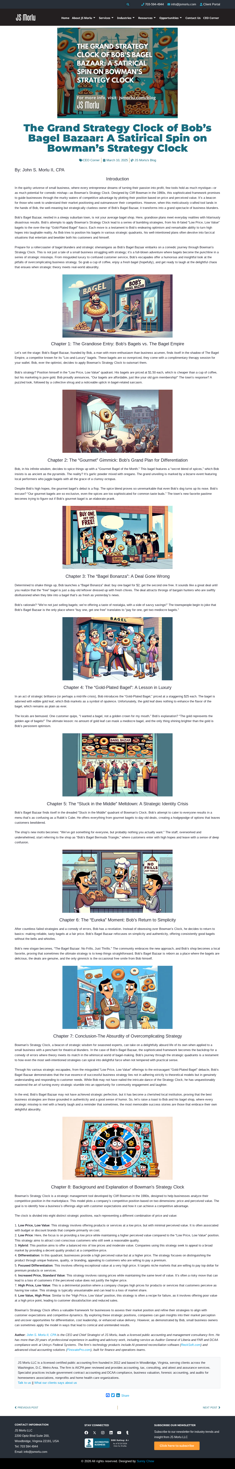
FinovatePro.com (79, 1350)
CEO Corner (211, 18)
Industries (124, 18)
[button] (128, 4)
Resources (145, 18)
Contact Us (193, 18)
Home (65, 18)
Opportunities (169, 18)
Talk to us (24, 1383)
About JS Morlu (82, 18)
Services (104, 18)
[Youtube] (119, 1432)
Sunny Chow (145, 1461)
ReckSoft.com (190, 1345)
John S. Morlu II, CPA (41, 1335)
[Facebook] (86, 1432)
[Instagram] (102, 1432)
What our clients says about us (55, 1383)
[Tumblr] (127, 1432)
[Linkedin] (111, 1432)
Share (125, 1395)
